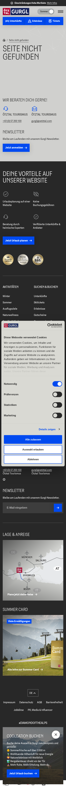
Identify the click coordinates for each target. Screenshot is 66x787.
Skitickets (39, 302)
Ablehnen (33, 459)
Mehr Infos (52, 3)
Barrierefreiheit (54, 702)
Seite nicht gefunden (19, 40)
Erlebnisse (39, 308)
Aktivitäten (10, 287)
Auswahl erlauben (33, 449)
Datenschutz (26, 702)
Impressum (9, 702)
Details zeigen (47, 429)
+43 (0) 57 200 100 (12, 120)
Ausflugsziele (10, 308)
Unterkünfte (40, 296)
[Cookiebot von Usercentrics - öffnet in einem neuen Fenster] (47, 325)
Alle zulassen (33, 439)
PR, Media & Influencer (40, 710)
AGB (39, 702)
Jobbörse (19, 710)
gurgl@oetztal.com (41, 120)
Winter (6, 296)
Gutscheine (40, 315)
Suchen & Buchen (46, 287)
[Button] (58, 508)
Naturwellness (10, 315)
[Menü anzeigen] (60, 11)
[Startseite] (4, 40)
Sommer (7, 302)
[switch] (57, 394)
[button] (33, 693)
